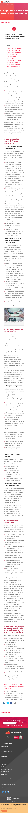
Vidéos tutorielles (4, 746)
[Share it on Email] (15, 704)
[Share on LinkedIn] (4, 704)
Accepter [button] (4, 810)
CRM (8, 4)
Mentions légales (14, 801)
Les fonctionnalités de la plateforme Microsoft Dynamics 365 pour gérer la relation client (14, 686)
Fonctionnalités (4, 749)
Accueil (2, 4)
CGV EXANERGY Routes (6, 771)
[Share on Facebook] (11, 704)
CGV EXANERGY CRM (5, 754)
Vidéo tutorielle (4, 764)
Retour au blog (6, 22)
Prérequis (3, 782)
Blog (5, 4)
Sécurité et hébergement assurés (8, 784)
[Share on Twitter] (7, 704)
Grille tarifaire (4, 756)
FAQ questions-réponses (6, 751)
